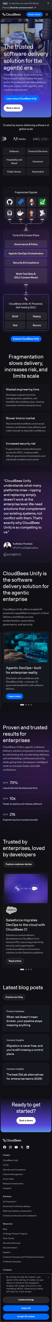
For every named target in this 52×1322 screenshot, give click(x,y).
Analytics (7, 1177)
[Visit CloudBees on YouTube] (16, 1136)
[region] (26, 1297)
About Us (7, 1264)
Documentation (10, 1236)
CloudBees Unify (10, 1149)
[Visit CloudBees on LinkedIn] (27, 1136)
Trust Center (8, 1227)
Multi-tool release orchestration (17, 1200)
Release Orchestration (13, 1172)
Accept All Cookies (26, 1316)
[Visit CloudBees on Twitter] (22, 1136)
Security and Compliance (14, 1158)
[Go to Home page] (11, 14)
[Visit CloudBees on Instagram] (10, 1136)
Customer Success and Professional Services (23, 1246)
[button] (21, 958)
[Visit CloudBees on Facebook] (4, 1136)
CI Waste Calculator (12, 1250)
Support (6, 1241)
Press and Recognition (13, 1268)
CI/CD (6, 1154)
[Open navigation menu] (47, 14)
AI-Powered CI (9, 1190)
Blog (5, 1218)
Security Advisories (11, 1232)
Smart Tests (8, 1168)
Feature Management (13, 1163)
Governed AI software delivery (16, 1195)
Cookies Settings (26, 1299)
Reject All (25, 1308)
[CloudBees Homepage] (12, 1129)
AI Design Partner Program (15, 1222)
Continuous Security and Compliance (20, 1204)
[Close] (48, 1277)
